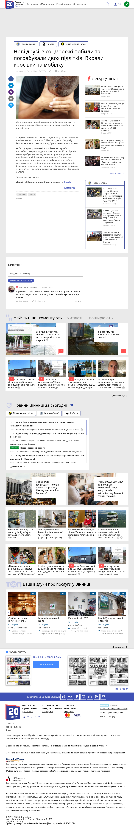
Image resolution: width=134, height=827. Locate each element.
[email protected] (14, 821)
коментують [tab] (50, 318)
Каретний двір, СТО (78, 618)
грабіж (32, 194)
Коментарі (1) (71, 187)
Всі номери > (122, 689)
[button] (71, 405)
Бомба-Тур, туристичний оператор (110, 619)
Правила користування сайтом (113, 708)
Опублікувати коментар (21, 280)
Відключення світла (76, 44)
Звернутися (47, 711)
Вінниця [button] (18, 6)
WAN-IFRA (103, 745)
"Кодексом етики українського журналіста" (56, 735)
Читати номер (46, 664)
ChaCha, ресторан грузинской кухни (17, 619)
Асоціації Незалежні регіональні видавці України (45, 745)
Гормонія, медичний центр (48, 619)
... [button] (90, 4)
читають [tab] (75, 318)
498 (64, 71)
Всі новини (32, 4)
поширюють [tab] (101, 318)
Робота (50, 44)
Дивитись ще (117, 173)
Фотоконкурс (80, 4)
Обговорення (47, 4)
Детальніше (27, 711)
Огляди (8, 730)
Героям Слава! (28, 44)
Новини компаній (13, 727)
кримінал (22, 194)
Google (67, 182)
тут (47, 738)
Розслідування (63, 4)
